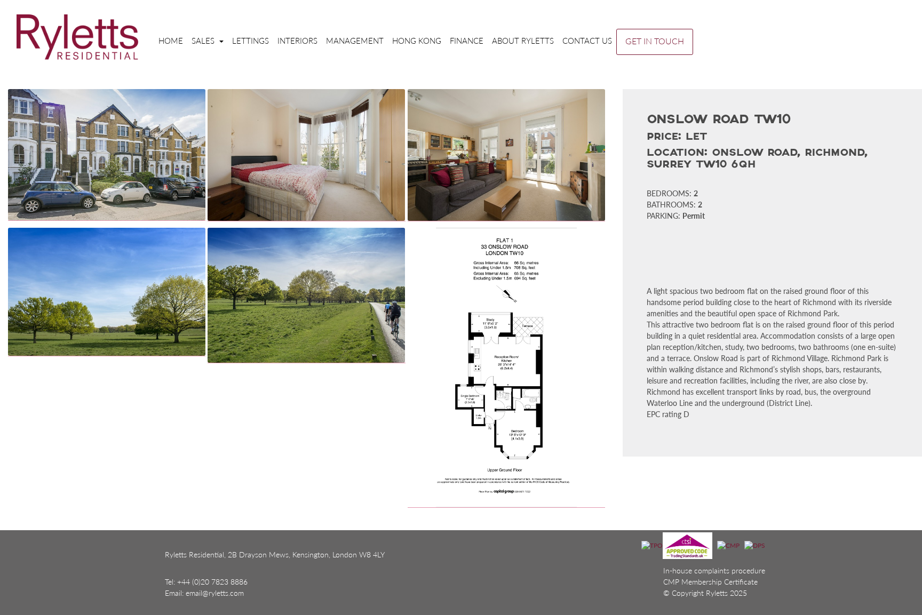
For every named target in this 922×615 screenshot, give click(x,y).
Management (355, 40)
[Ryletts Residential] (77, 36)
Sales (204, 40)
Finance (466, 40)
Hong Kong (416, 40)
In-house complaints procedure (714, 570)
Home (170, 40)
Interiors (297, 40)
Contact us (587, 40)
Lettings (250, 40)
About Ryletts (523, 40)
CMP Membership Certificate (710, 581)
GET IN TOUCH (654, 41)
